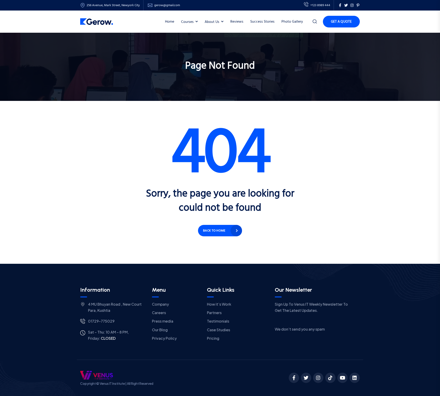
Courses (187, 22)
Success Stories (262, 21)
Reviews (236, 21)
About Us (212, 22)
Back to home (214, 230)
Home (169, 21)
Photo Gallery (292, 21)
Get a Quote (341, 21)
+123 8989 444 (320, 5)
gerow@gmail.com (167, 5)
